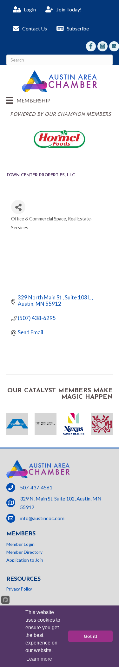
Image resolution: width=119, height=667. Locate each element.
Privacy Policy (19, 589)
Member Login (20, 544)
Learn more (39, 659)
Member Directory (24, 552)
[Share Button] (18, 207)
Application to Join (24, 560)
